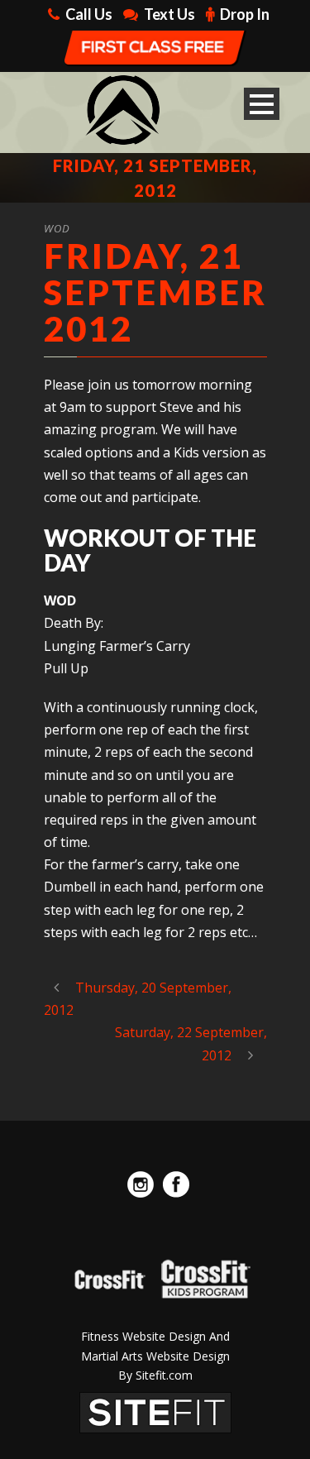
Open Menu (261, 104)
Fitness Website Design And (155, 1336)
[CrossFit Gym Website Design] (155, 1411)
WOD (57, 228)
